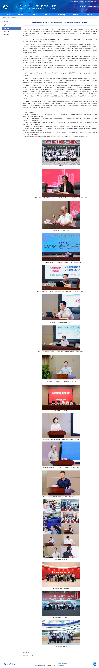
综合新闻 (14, 17)
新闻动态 (8, 17)
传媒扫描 (6, 34)
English (71, 1)
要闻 (5, 25)
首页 (4, 17)
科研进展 (6, 31)
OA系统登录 (93, 1)
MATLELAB (87, 1)
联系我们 (76, 1)
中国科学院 (81, 1)
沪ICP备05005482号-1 (60, 665)
